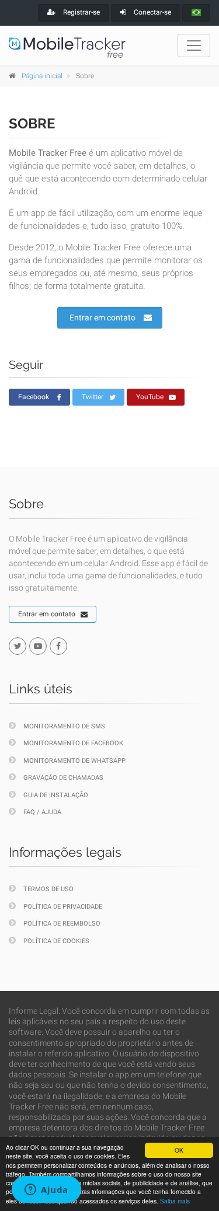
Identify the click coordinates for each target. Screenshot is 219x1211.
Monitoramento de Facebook (73, 743)
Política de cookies (56, 941)
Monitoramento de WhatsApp (74, 761)
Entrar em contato (102, 317)
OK (179, 1150)
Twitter (92, 397)
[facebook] (58, 646)
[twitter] (17, 646)
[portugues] (196, 13)
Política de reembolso (61, 923)
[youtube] (38, 646)
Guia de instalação (55, 795)
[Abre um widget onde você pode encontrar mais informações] (46, 1190)
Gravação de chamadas (63, 777)
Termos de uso (48, 889)
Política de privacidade (62, 906)
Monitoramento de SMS (64, 726)
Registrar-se (80, 12)
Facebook (33, 397)
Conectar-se (151, 12)
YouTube (150, 397)
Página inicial (42, 76)
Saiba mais (175, 1200)
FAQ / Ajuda (42, 812)
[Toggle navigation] (194, 45)
